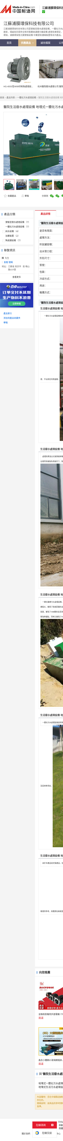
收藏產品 (11, 195)
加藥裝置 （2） (12, 235)
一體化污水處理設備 (26, 97)
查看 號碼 (8, 262)
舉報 (27, 195)
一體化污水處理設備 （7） (17, 226)
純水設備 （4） (12, 231)
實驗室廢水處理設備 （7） (17, 222)
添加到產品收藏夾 (12, 318)
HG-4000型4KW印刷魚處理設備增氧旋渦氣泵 (25, 86)
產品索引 (8, 313)
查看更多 (16, 277)
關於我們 (26, 1133)
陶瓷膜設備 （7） (13, 240)
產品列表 (10, 97)
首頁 (2, 97)
